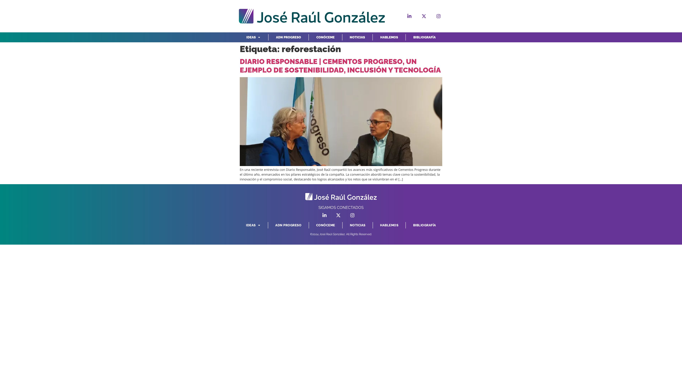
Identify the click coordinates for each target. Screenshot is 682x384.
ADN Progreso (288, 37)
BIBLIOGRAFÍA (424, 37)
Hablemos (389, 37)
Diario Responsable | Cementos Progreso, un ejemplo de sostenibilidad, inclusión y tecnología (340, 65)
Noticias (357, 37)
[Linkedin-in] (409, 16)
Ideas (251, 37)
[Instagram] (438, 16)
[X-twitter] (424, 16)
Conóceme (325, 37)
